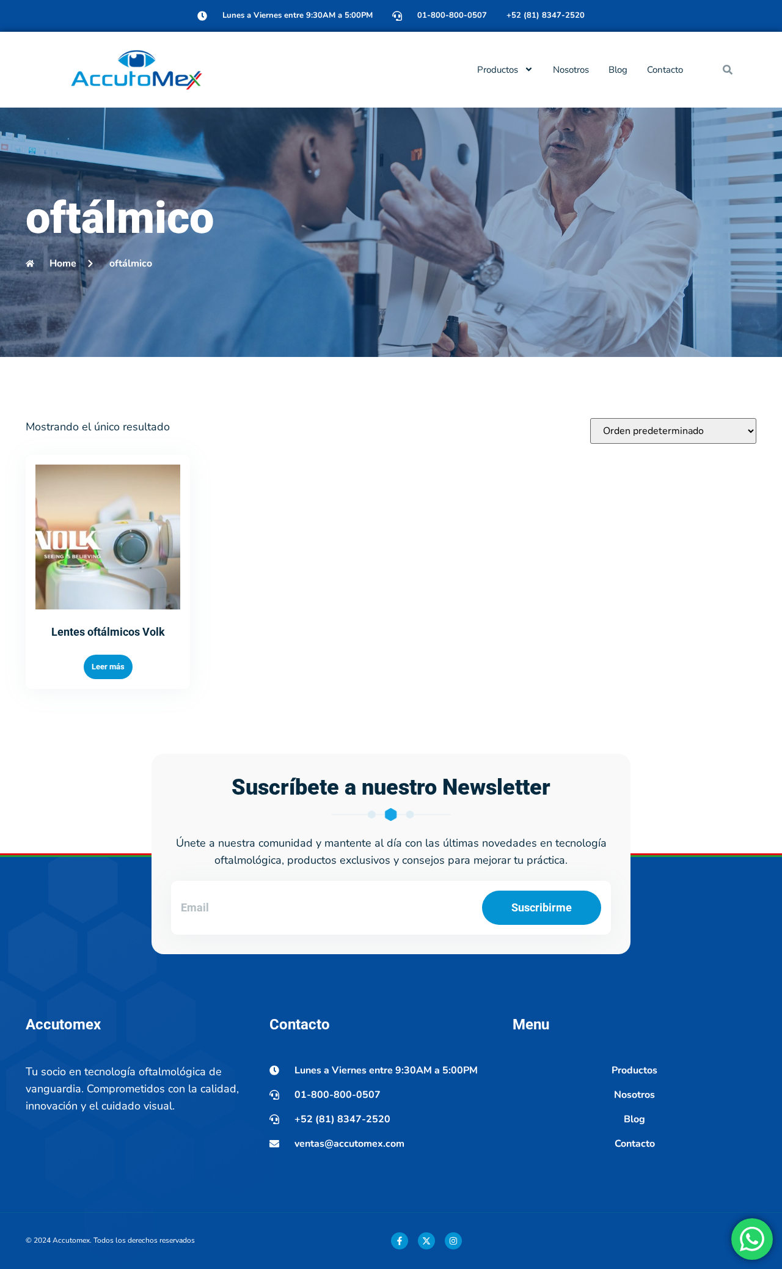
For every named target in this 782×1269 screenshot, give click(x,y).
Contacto (665, 70)
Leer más (108, 666)
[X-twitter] (426, 1240)
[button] (727, 69)
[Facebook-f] (399, 1240)
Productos (497, 70)
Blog (617, 70)
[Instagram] (453, 1240)
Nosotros (571, 70)
